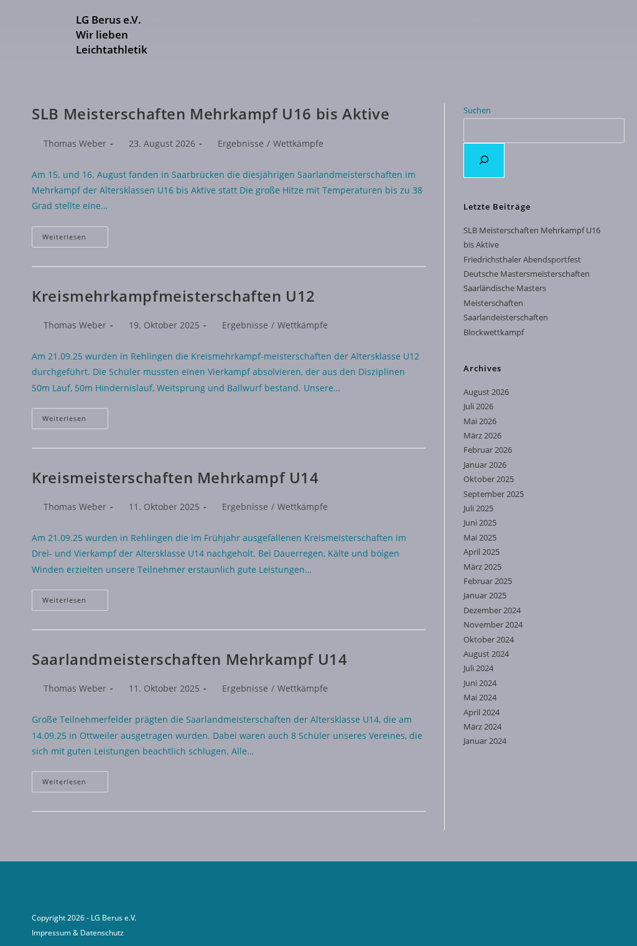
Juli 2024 (478, 668)
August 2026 (486, 391)
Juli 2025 (478, 508)
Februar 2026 (487, 449)
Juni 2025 (479, 522)
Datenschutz (102, 932)
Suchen (477, 110)
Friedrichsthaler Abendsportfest (522, 259)
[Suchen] (483, 160)
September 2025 (493, 493)
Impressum (51, 932)
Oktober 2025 (488, 479)
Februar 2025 (487, 581)
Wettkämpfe (298, 143)
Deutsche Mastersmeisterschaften (526, 273)
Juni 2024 (479, 683)
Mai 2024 (479, 697)
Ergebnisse (241, 143)
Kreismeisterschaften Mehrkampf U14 (175, 477)
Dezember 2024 (492, 610)
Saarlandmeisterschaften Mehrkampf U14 (189, 659)
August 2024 (486, 653)
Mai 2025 (479, 537)
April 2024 (481, 712)
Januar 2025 (484, 595)
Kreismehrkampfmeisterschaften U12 (173, 295)
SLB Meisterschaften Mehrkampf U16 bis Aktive (210, 113)
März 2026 (482, 435)
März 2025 (482, 566)
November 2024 (493, 624)
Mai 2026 (479, 421)
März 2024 (482, 726)
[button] (270, 36)
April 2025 (481, 551)
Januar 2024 (484, 740)
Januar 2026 (484, 464)
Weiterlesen (75, 233)
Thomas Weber (75, 143)
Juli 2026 (478, 406)
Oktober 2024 (488, 639)
